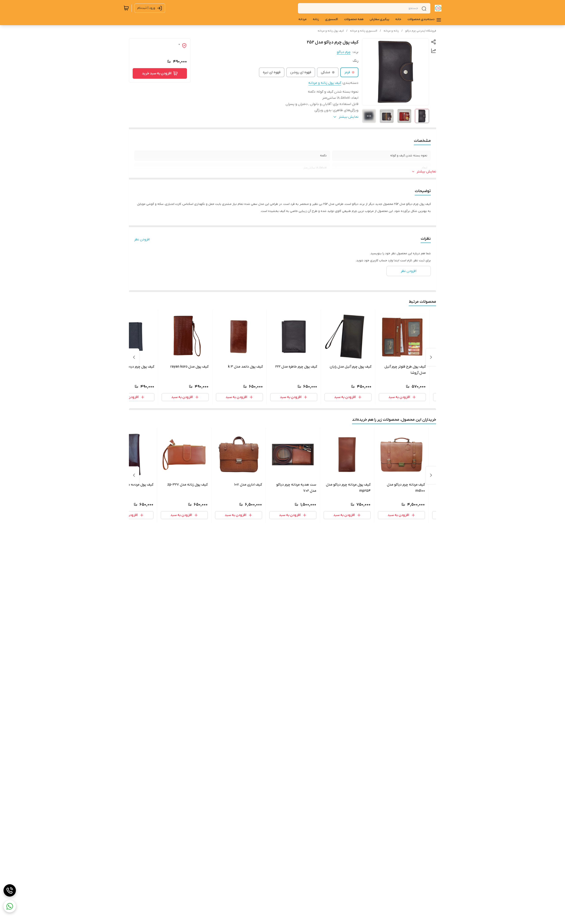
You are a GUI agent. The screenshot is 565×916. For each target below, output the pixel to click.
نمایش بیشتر (426, 171)
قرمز (347, 72)
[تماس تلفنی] (10, 890)
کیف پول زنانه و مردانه (331, 31)
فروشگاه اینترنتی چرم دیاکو (420, 31)
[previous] (431, 357)
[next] (134, 357)
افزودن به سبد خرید (156, 73)
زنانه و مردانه (391, 31)
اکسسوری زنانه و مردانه (363, 31)
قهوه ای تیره (272, 72)
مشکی (325, 72)
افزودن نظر (142, 239)
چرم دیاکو (343, 52)
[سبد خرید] (126, 8)
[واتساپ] (10, 906)
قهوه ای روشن (300, 72)
